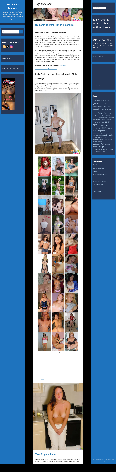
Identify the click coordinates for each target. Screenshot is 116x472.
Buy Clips (95, 165)
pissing (101, 135)
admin (42, 379)
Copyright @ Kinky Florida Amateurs (103, 85)
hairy (109, 119)
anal (108, 106)
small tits (97, 142)
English (97, 7)
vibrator (100, 151)
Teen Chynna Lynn (45, 454)
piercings (107, 133)
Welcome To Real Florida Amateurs (54, 25)
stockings (104, 141)
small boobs (98, 140)
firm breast (104, 116)
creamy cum (106, 111)
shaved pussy (104, 137)
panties (106, 131)
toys (106, 149)
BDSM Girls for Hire (98, 191)
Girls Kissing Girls (97, 178)
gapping (104, 119)
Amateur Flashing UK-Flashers (101, 181)
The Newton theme (98, 459)
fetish (103, 113)
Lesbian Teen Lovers (98, 168)
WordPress (106, 458)
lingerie (109, 128)
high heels (98, 122)
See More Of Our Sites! (99, 57)
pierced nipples (98, 133)
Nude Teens (96, 171)
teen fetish (100, 149)
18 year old (96, 100)
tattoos (107, 144)
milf (97, 131)
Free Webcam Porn (98, 184)
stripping (99, 144)
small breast (109, 139)
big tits (105, 109)
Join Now (63, 65)
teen (98, 146)
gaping (98, 119)
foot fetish (106, 117)
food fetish (98, 117)
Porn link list (96, 188)
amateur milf (103, 104)
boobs (100, 111)
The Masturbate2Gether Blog (100, 174)
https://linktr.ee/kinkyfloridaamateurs (46, 69)
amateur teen (99, 107)
